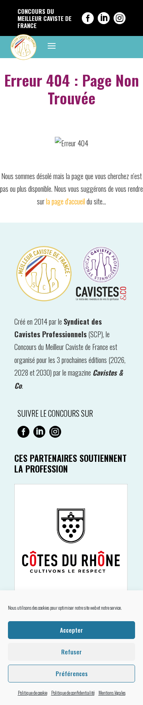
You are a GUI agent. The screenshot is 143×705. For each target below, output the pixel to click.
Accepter (71, 630)
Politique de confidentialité (73, 692)
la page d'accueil (65, 201)
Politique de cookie (32, 692)
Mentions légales (112, 692)
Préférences (72, 673)
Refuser (71, 651)
